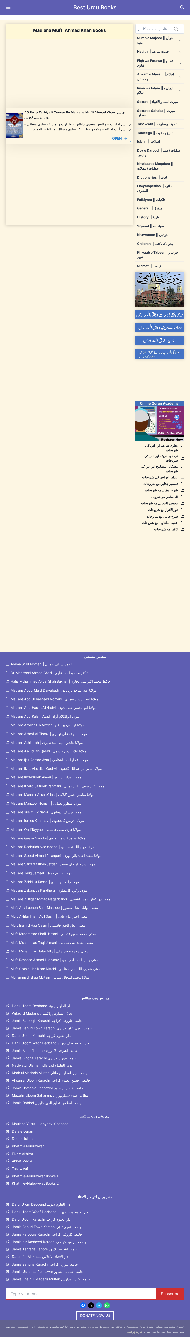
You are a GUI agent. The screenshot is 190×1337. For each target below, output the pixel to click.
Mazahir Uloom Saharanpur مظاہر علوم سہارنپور (50, 1095)
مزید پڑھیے (134, 1331)
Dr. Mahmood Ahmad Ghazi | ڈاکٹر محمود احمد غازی (49, 673)
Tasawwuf (20, 1168)
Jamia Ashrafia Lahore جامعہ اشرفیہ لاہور (45, 1050)
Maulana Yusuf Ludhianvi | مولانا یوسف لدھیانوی (46, 812)
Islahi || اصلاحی (148, 141)
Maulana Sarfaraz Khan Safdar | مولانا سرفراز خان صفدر (53, 864)
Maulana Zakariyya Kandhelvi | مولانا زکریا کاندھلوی (49, 890)
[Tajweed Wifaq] (159, 340)
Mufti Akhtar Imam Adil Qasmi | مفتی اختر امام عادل (49, 916)
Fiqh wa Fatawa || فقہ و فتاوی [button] (155, 63)
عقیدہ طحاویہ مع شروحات (160, 523)
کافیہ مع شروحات (166, 529)
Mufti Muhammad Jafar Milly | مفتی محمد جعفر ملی (49, 951)
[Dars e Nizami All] (159, 289)
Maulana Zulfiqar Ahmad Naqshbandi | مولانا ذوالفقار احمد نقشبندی (60, 899)
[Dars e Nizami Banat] (159, 314)
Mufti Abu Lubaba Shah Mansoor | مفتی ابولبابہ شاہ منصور (54, 908)
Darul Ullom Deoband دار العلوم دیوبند (41, 1204)
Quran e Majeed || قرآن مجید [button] (155, 40)
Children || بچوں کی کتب (155, 244)
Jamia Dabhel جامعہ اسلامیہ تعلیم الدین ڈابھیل (47, 1103)
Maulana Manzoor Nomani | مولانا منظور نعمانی (46, 803)
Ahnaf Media (22, 1161)
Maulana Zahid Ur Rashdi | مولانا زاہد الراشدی (45, 882)
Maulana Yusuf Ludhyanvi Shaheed (40, 1124)
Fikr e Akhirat (22, 1154)
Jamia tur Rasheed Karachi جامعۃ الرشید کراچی (49, 1242)
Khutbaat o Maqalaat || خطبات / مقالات (155, 166)
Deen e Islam (22, 1138)
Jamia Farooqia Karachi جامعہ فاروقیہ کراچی (47, 1021)
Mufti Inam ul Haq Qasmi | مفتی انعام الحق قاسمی (48, 925)
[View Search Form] (182, 7)
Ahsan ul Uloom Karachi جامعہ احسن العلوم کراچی (51, 1080)
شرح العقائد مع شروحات (161, 490)
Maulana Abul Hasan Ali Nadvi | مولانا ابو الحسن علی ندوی (53, 707)
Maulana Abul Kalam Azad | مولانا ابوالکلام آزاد (45, 716)
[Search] (176, 29)
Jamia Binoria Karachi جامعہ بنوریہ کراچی (44, 1058)
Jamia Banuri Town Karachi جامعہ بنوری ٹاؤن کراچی (52, 1028)
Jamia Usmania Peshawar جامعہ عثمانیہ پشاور (47, 1088)
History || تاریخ (148, 217)
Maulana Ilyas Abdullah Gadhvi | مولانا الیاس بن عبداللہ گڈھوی (56, 768)
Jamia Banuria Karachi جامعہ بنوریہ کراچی (45, 1264)
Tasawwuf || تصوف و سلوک (157, 124)
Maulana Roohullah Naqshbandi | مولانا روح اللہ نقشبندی (52, 847)
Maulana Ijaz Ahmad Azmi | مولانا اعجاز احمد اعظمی (49, 760)
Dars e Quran (22, 1131)
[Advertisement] (69, 73)
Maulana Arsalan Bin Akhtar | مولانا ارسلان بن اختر (48, 725)
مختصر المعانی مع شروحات (159, 503)
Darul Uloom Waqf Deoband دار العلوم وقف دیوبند (50, 1043)
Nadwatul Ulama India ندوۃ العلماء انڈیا (42, 1065)
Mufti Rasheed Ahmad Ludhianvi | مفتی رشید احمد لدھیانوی (55, 960)
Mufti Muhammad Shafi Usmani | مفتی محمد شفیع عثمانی (53, 934)
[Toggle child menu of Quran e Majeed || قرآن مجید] (180, 40)
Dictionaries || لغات (152, 177)
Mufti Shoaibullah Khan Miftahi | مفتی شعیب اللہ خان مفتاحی (56, 969)
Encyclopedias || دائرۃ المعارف (154, 188)
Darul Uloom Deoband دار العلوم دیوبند (41, 1006)
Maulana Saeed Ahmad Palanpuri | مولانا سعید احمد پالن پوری (56, 855)
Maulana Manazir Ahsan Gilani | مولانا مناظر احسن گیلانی (53, 795)
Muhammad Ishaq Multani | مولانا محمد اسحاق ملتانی (50, 977)
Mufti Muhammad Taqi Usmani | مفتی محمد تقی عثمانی (52, 942)
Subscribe (170, 1293)
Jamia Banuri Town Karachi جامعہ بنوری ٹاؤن (47, 1227)
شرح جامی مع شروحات (162, 516)
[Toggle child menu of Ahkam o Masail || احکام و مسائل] (180, 76)
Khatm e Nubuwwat (28, 1146)
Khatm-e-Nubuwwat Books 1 (35, 1176)
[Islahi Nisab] (159, 354)
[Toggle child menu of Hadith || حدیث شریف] (180, 51)
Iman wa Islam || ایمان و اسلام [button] (155, 90)
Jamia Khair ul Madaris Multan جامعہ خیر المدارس (51, 1279)
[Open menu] (9, 7)
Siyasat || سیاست (150, 226)
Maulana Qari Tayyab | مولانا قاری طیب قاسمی (46, 829)
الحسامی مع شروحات (163, 497)
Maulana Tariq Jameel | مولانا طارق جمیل (41, 873)
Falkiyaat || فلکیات (151, 200)
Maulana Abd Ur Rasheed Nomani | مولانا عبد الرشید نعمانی (55, 699)
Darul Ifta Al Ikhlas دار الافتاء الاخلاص (40, 1256)
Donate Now (95, 17)
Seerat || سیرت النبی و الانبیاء (158, 102)
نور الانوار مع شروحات (163, 510)
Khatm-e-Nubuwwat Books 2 (35, 1183)
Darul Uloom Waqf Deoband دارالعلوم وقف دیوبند (50, 1212)
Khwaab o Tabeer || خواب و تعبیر (157, 254)
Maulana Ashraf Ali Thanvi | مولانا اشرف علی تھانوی (49, 734)
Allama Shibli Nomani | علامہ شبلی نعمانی (41, 664)
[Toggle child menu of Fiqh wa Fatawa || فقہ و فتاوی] (180, 62)
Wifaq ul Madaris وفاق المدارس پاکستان (42, 1013)
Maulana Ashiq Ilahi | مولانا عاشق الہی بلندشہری (47, 742)
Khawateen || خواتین (152, 235)
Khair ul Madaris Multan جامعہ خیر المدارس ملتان (50, 1073)
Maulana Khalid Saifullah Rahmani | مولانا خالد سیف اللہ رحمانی (57, 786)
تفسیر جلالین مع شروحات (160, 484)
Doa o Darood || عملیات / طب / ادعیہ (159, 152)
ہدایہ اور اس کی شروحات (160, 477)
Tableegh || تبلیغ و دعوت (155, 133)
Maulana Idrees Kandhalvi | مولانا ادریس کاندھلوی (47, 820)
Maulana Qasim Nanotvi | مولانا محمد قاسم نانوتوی (48, 838)
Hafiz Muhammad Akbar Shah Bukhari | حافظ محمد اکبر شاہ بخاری (61, 681)
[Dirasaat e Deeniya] (159, 327)
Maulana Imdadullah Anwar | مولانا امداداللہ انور (46, 777)
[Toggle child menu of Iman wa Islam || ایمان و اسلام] (180, 90)
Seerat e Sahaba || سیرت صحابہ (156, 113)
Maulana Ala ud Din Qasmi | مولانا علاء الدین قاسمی (49, 751)
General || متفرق (149, 208)
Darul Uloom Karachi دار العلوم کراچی (41, 1035)
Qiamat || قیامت (149, 266)
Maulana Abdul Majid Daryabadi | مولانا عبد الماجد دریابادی (54, 690)
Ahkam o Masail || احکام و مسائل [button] (155, 76)
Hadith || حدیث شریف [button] (153, 51)
